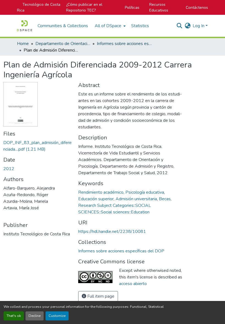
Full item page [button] (100, 296)
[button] (24, 25)
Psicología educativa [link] (144, 192)
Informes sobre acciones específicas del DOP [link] (124, 44)
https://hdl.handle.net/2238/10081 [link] (112, 232)
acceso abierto (133, 284)
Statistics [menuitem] (140, 26)
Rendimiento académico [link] (100, 192)
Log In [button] (199, 26)
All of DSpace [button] (108, 26)
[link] (37, 146)
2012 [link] (8, 169)
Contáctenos (197, 7)
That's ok (14, 315)
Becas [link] (165, 199)
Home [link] (23, 44)
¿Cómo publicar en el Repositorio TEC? (84, 7)
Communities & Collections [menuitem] (63, 26)
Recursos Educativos (158, 7)
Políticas (132, 7)
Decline (35, 315)
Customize (57, 315)
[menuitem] (110, 26)
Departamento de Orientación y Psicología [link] (62, 44)
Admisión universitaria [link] (136, 199)
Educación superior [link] (96, 199)
